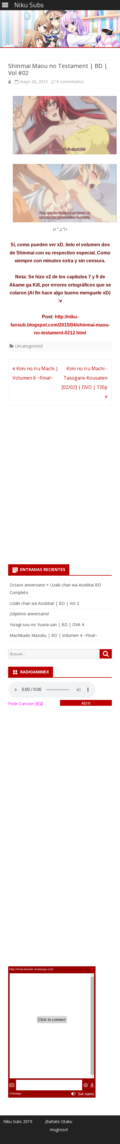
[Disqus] (60, 483)
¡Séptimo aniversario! (29, 613)
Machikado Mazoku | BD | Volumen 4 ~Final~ (53, 635)
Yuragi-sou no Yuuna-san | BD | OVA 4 (47, 624)
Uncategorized (29, 346)
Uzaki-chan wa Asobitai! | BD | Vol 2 (44, 603)
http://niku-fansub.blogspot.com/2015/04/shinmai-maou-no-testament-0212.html (60, 324)
